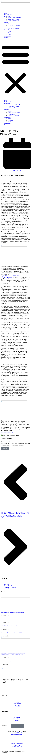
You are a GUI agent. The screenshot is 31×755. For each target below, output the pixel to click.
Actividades (7, 36)
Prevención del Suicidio (14, 17)
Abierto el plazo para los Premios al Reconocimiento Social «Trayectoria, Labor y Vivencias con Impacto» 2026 (13, 654)
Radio (9, 31)
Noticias (6, 22)
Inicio (5, 13)
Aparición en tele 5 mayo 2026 (7, 660)
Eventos (10, 23)
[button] (15, 69)
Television (10, 33)
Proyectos (7, 16)
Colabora (5, 448)
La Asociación (8, 14)
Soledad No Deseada (13, 28)
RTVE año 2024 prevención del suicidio (9, 625)
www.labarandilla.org (7, 432)
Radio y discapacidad (13, 19)
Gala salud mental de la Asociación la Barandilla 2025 (12, 632)
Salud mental (11, 27)
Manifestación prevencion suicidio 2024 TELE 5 (11, 619)
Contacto (6, 37)
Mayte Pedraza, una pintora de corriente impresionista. (12, 612)
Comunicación (8, 30)
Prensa (9, 34)
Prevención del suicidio (14, 25)
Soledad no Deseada (13, 20)
